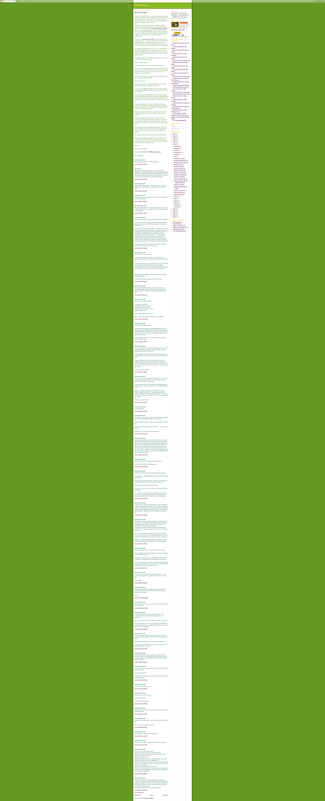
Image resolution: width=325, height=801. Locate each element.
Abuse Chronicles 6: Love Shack (181, 94)
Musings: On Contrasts (180, 172)
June (175, 196)
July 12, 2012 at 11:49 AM (141, 608)
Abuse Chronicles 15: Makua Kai (181, 60)
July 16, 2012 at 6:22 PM (141, 745)
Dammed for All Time (178, 229)
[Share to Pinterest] (160, 152)
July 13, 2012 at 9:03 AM (141, 714)
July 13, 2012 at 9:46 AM (141, 727)
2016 (174, 136)
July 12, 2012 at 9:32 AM (141, 583)
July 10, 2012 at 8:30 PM (141, 179)
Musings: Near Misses (180, 190)
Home (151, 795)
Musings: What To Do (179, 168)
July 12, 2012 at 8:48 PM (141, 689)
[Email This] (153, 152)
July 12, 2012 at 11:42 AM (141, 598)
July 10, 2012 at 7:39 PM (141, 164)
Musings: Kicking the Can (180, 160)
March (176, 202)
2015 (174, 138)
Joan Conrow (139, 205)
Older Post (165, 795)
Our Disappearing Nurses (179, 231)
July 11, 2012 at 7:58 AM (141, 248)
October (176, 150)
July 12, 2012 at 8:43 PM (141, 680)
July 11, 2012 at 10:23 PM (141, 433)
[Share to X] (157, 152)
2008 (174, 215)
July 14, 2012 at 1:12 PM (141, 736)
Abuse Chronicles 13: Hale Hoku (181, 76)
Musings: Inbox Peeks (180, 170)
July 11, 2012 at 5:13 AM (141, 191)
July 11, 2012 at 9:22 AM (141, 281)
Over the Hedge (177, 224)
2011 (174, 209)
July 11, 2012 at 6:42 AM (141, 201)
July (175, 156)
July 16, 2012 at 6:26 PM (141, 773)
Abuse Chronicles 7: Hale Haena (181, 92)
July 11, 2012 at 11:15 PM (141, 466)
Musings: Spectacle (179, 194)
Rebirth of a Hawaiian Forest (180, 227)
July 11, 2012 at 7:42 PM (141, 411)
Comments (176, 128)
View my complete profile (178, 30)
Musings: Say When (179, 184)
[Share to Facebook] (158, 152)
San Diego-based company (160, 28)
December (177, 146)
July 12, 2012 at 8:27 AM (141, 568)
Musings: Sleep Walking (180, 174)
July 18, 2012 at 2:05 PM (141, 790)
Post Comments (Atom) (147, 798)
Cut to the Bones (177, 222)
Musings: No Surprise (179, 158)
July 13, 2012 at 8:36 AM (141, 703)
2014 (174, 140)
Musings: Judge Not (179, 177)
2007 (174, 217)
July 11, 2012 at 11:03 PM (141, 455)
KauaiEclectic (142, 5)
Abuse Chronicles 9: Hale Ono (181, 87)
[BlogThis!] (155, 152)
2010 (174, 211)
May (175, 198)
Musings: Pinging (178, 164)
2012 (174, 144)
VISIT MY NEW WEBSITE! (180, 120)
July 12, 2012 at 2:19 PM (141, 648)
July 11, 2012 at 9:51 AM (141, 295)
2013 (174, 142)
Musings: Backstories (179, 192)
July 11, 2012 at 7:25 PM (141, 372)
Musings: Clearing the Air (180, 179)
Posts (175, 125)
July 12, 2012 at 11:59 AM (141, 629)
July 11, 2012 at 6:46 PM (141, 341)
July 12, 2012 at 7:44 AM (141, 543)
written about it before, (148, 39)
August (176, 154)
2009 (174, 213)
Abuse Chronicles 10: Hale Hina (181, 85)
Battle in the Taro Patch (179, 225)
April (175, 200)
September (177, 152)
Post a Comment (139, 792)
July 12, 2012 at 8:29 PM (141, 662)
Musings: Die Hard (179, 166)
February (176, 204)
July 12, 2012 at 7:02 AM (141, 515)
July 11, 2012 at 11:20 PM (141, 498)
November (177, 148)
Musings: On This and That (181, 162)
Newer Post (137, 795)
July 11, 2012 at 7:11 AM (141, 213)
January (176, 206)
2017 (174, 134)
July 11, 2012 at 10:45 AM (141, 319)
